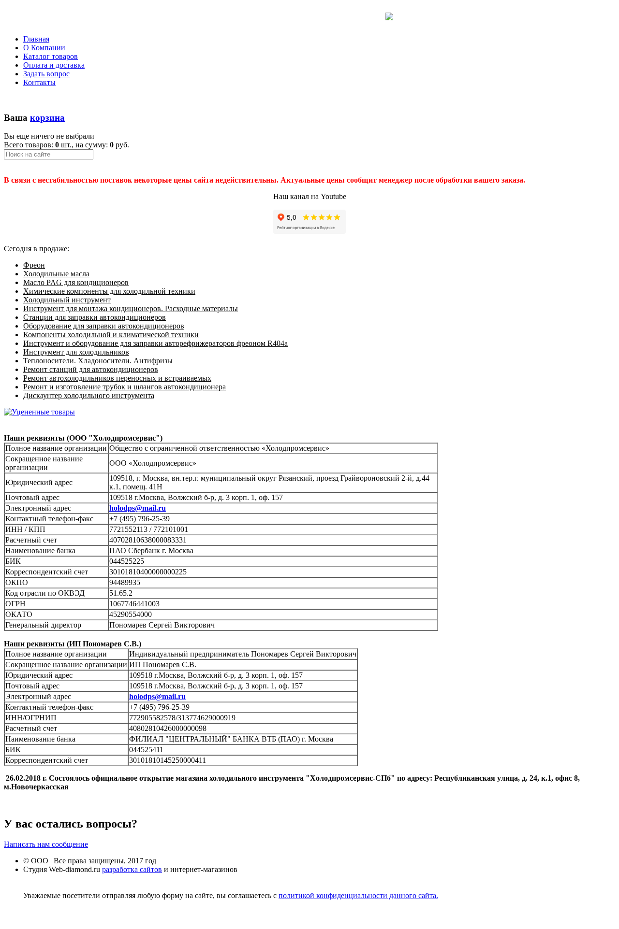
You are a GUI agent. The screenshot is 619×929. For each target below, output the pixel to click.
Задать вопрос (46, 74)
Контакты (39, 82)
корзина (47, 118)
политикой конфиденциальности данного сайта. (358, 895)
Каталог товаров (50, 56)
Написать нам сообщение (46, 844)
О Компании (44, 47)
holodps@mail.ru (137, 508)
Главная (36, 39)
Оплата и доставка (54, 65)
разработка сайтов (132, 869)
